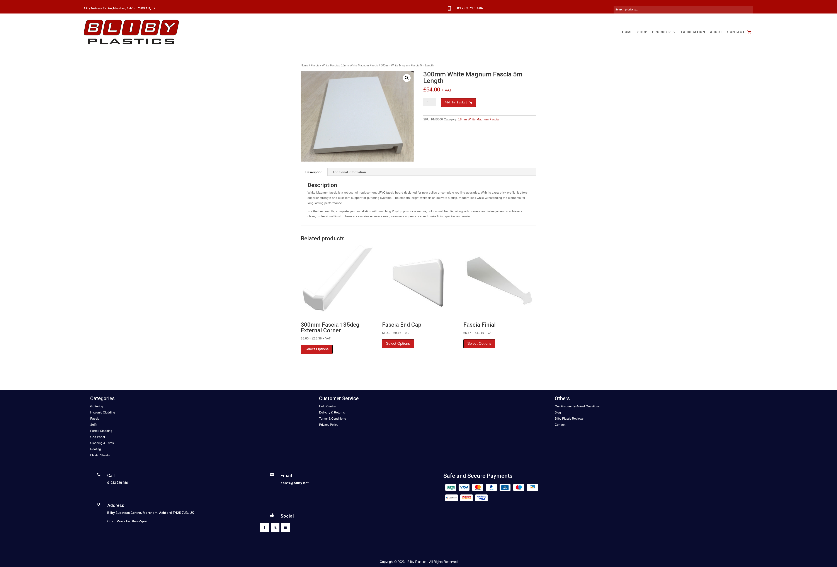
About (716, 32)
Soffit (93, 424)
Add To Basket (457, 102)
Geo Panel (97, 437)
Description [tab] (314, 172)
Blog (558, 412)
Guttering (96, 406)
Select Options (317, 349)
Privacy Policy (328, 424)
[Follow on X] (275, 527)
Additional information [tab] (349, 172)
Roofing (95, 449)
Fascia (315, 65)
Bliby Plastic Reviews (569, 418)
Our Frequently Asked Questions (577, 406)
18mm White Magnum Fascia (359, 65)
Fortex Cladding (101, 430)
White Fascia (330, 65)
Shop (642, 32)
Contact (736, 32)
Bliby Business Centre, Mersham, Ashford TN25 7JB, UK (119, 8)
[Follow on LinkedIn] (285, 527)
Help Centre (327, 406)
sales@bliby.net (295, 483)
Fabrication (693, 32)
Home (627, 32)
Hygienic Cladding (102, 412)
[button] (407, 78)
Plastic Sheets (100, 455)
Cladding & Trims (102, 443)
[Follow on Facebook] (264, 527)
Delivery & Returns (332, 412)
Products (662, 32)
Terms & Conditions (332, 418)
